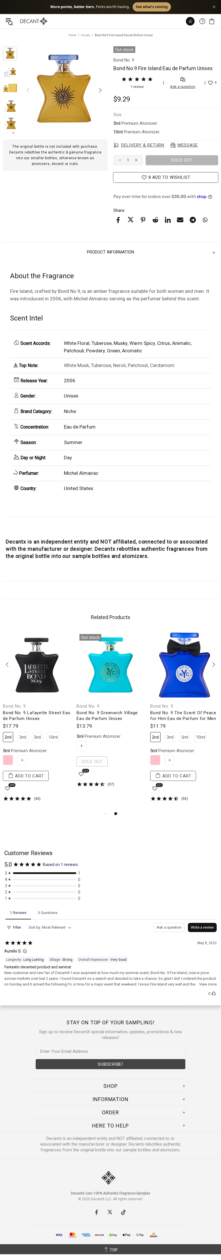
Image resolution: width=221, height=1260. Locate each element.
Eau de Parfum (80, 427)
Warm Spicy (142, 343)
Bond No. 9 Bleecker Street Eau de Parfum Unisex (35, 715)
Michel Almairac (81, 473)
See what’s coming (152, 6)
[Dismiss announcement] (214, 7)
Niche (70, 411)
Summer (73, 442)
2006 (69, 380)
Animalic (181, 343)
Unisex (85, 35)
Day (68, 457)
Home (72, 35)
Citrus (163, 343)
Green (113, 351)
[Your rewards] (190, 21)
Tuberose (102, 343)
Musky (120, 343)
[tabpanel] (37, 720)
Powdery (95, 351)
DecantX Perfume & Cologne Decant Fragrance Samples (22, 21)
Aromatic (132, 351)
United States (78, 488)
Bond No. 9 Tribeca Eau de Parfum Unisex (177, 715)
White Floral (76, 343)
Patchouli (74, 351)
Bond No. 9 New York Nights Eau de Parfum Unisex (110, 715)
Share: (119, 210)
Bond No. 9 (14, 706)
